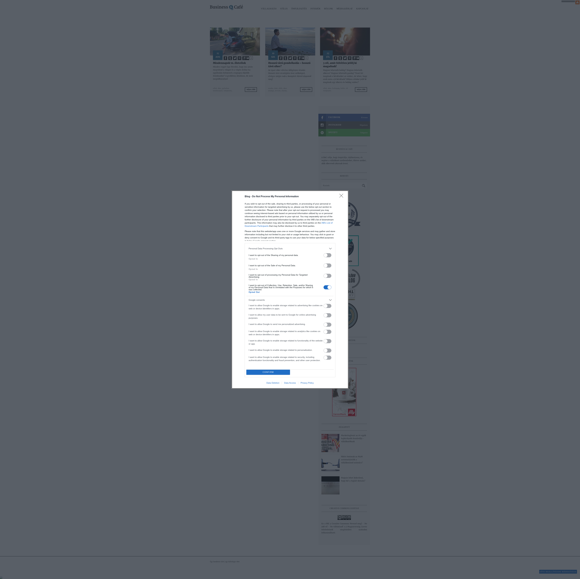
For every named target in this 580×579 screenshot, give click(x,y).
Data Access (290, 383)
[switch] (327, 255)
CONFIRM (268, 372)
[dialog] (290, 289)
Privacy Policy (307, 383)
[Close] (342, 197)
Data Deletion (272, 383)
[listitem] (290, 248)
